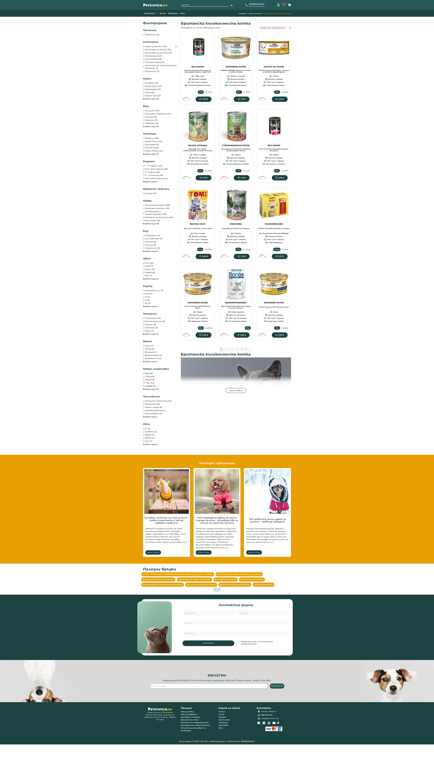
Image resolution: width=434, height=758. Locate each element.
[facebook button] (259, 723)
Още (217, 589)
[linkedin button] (264, 723)
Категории (149, 13)
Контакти (224, 725)
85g (239, 92)
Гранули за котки (263, 585)
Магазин (222, 717)
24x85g (247, 92)
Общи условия (187, 712)
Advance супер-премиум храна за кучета (239, 574)
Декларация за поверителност (195, 725)
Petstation (243, 13)
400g (200, 92)
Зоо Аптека (224, 720)
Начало (222, 712)
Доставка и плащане (190, 717)
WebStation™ (248, 741)
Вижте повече (153, 552)
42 (241, 349)
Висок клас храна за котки (201, 585)
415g (200, 171)
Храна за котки (255, 13)
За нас (163, 13)
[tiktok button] (278, 722)
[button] (231, 5)
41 (237, 349)
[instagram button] (269, 723)
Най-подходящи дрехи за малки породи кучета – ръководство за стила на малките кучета (217, 520)
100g (200, 249)
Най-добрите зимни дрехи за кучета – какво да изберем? (267, 520)
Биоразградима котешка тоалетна (163, 585)
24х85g (208, 328)
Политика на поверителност (195, 722)
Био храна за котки (225, 579)
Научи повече (236, 390)
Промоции (173, 13)
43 (246, 349)
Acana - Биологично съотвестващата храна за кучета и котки (178, 574)
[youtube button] (274, 723)
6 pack (285, 249)
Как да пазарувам (189, 714)
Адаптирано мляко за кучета (194, 579)
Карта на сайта (229, 708)
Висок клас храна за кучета (235, 585)
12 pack (208, 92)
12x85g (277, 249)
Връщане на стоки (189, 720)
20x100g (208, 249)
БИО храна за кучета (252, 579)
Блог (182, 13)
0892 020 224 (266, 715)
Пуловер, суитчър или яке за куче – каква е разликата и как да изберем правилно (166, 520)
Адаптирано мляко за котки (158, 579)
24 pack (208, 171)
